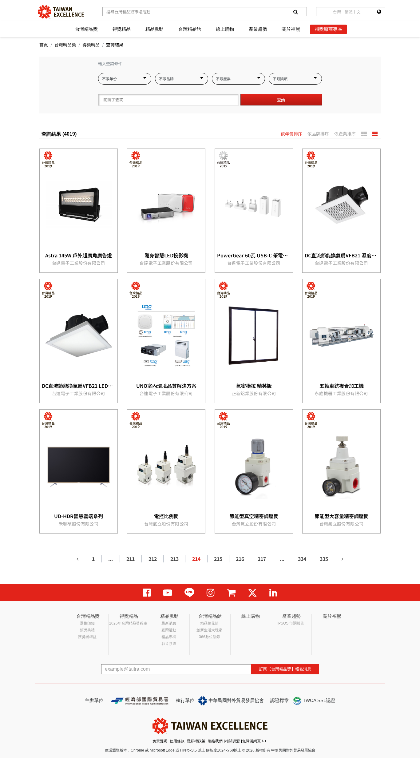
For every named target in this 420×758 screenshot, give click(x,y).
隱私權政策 (196, 741)
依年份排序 (291, 133)
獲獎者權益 (87, 637)
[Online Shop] (231, 593)
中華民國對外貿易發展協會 (235, 700)
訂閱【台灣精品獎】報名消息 (285, 669)
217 (262, 558)
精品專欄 (168, 637)
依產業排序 (345, 133)
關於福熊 (291, 29)
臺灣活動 (168, 630)
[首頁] (61, 12)
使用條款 (177, 741)
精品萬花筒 (209, 623)
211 (130, 558)
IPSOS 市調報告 (290, 623)
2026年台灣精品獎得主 (128, 623)
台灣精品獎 (86, 29)
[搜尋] (295, 11)
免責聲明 (160, 741)
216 (240, 558)
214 (196, 558)
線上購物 (225, 29)
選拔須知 (87, 623)
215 (218, 558)
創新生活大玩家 (209, 630)
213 (174, 558)
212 (153, 558)
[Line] (189, 593)
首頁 (43, 45)
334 (302, 558)
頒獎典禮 (87, 630)
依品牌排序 (318, 133)
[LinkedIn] (273, 593)
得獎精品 (122, 29)
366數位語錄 (209, 637)
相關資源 (232, 741)
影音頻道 (168, 643)
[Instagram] (211, 593)
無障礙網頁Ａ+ (254, 741)
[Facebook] (147, 593)
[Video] (167, 593)
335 (324, 558)
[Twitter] (252, 593)
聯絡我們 (215, 741)
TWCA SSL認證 (318, 700)
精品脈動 (154, 29)
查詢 (281, 100)
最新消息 (168, 623)
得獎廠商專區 (328, 29)
